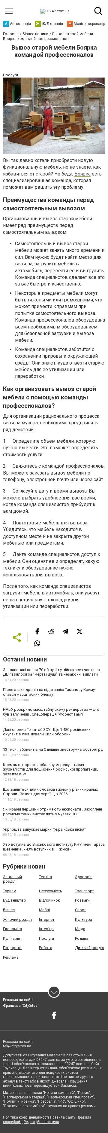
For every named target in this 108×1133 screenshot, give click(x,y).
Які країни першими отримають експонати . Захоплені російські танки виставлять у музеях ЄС (52, 811)
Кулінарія (11, 938)
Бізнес (9, 910)
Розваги (82, 900)
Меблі (44, 910)
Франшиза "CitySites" (21, 1005)
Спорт (80, 910)
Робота (45, 947)
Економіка (12, 929)
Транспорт (84, 891)
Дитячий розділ (89, 947)
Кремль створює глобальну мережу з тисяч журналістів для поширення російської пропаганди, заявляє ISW (50, 769)
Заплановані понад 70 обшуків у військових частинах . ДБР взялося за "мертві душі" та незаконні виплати (52, 672)
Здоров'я (83, 877)
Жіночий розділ (17, 919)
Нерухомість (50, 891)
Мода (80, 929)
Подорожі (12, 947)
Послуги (46, 938)
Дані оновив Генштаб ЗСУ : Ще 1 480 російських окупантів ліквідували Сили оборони (46, 732)
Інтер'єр (46, 929)
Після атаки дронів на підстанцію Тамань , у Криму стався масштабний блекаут (49, 692)
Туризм (9, 891)
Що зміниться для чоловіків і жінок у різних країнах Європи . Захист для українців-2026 (50, 791)
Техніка (45, 877)
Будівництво (14, 900)
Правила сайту (62, 1117)
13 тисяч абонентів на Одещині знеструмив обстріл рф (53, 749)
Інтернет (47, 919)
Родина (81, 938)
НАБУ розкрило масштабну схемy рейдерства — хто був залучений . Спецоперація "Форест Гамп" (51, 711)
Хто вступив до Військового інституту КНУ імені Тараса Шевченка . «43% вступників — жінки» (54, 846)
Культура (83, 919)
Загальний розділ (12, 879)
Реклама (11, 957)
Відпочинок (49, 900)
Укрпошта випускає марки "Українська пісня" (44, 829)
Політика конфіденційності (26, 1117)
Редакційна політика (41, 1122)
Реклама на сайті (18, 1000)
